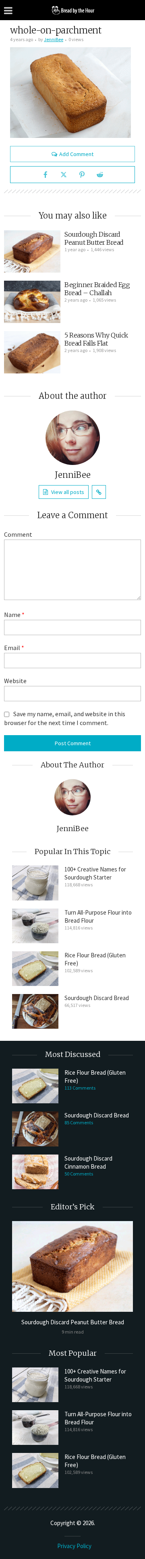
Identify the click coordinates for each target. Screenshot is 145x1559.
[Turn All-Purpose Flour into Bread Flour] (35, 926)
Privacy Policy (74, 1546)
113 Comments (79, 1088)
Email (14, 648)
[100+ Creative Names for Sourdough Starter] (35, 882)
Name (14, 615)
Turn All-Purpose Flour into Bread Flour (98, 916)
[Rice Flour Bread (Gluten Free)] (35, 968)
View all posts (67, 492)
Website (15, 681)
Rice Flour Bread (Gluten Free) (95, 959)
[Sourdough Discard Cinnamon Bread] (35, 1172)
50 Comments (78, 1174)
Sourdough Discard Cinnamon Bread (88, 1162)
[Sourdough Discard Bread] (35, 1011)
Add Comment (76, 154)
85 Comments (78, 1122)
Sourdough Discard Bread (96, 998)
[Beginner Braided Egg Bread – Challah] (32, 302)
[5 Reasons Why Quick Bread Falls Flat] (32, 352)
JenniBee (53, 39)
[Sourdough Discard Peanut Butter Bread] (32, 251)
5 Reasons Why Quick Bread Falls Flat (96, 339)
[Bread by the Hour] (72, 10)
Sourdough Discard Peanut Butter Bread (94, 238)
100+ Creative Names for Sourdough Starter (95, 873)
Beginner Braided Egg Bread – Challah (97, 289)
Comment (18, 534)
